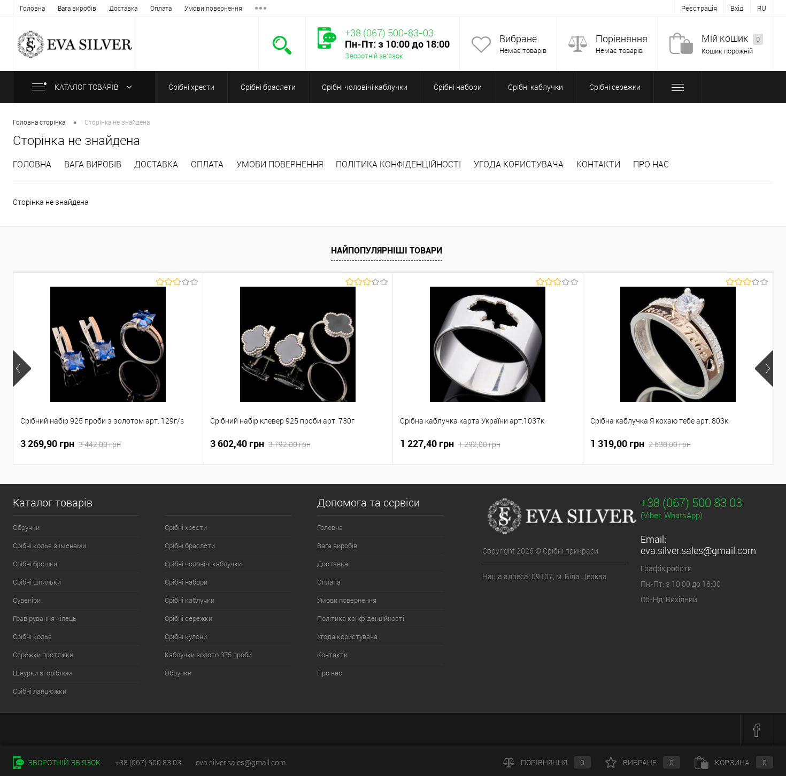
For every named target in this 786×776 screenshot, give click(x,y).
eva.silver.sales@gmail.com (698, 550)
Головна (32, 8)
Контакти (598, 164)
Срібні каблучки (535, 87)
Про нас (651, 164)
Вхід (737, 8)
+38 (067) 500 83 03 (691, 502)
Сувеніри (27, 600)
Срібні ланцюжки (39, 691)
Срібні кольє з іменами (49, 545)
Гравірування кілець (44, 618)
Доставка (123, 8)
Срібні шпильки (37, 582)
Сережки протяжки (43, 654)
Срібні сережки (615, 87)
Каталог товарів (86, 87)
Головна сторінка (39, 122)
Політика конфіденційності (398, 164)
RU (761, 8)
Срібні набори (458, 87)
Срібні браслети (268, 87)
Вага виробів (77, 8)
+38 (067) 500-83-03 (389, 32)
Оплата (161, 8)
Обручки (26, 527)
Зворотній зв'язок (374, 55)
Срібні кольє (32, 636)
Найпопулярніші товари (386, 250)
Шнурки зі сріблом (42, 673)
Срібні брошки (35, 563)
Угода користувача (519, 164)
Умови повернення (213, 8)
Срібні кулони (186, 636)
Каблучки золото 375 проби (208, 654)
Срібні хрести (191, 87)
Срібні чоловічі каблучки (364, 87)
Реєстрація (699, 8)
